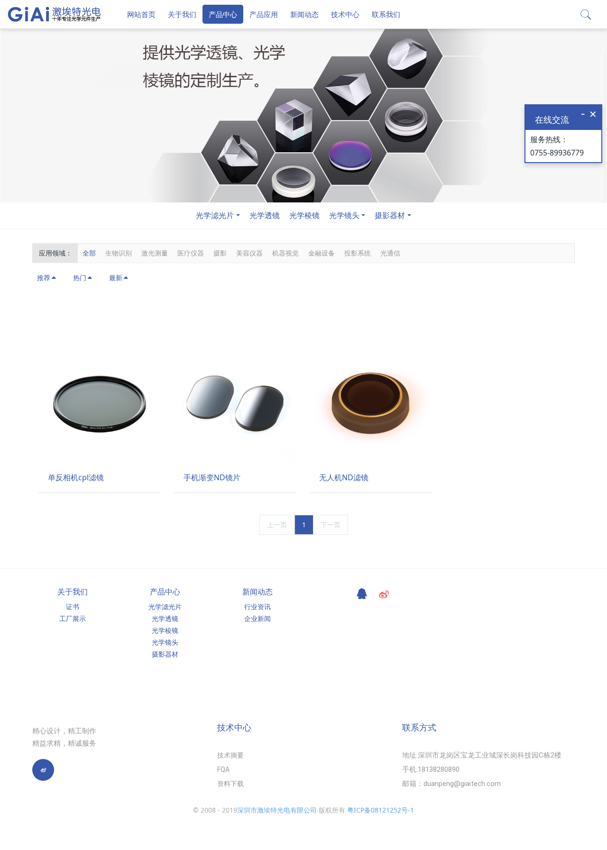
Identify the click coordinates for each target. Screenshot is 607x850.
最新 (115, 277)
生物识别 (118, 252)
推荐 (43, 277)
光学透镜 (264, 215)
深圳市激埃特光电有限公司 (277, 809)
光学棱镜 (304, 215)
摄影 (220, 252)
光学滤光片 (215, 215)
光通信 (390, 252)
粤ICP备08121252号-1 (380, 809)
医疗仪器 (190, 252)
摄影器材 (390, 215)
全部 (89, 252)
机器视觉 (285, 252)
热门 (79, 277)
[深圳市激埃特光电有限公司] (54, 14)
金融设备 (321, 252)
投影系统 (357, 252)
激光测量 (154, 252)
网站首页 (141, 14)
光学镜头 (344, 215)
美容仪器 (249, 252)
